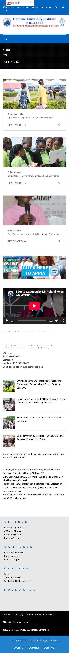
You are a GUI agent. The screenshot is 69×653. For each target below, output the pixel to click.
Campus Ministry (12, 534)
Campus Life (16, 114)
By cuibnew (13, 117)
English (15, 2)
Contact (50, 647)
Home (6, 61)
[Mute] (56, 320)
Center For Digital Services (17, 581)
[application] (34, 306)
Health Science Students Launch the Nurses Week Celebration (32, 483)
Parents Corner (11, 538)
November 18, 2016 (30, 234)
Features (33, 647)
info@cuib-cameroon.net (39, 7)
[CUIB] (34, 22)
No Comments (46, 117)
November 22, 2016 (30, 175)
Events (18, 647)
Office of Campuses (13, 552)
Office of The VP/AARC (15, 527)
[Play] (7, 320)
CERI (6, 574)
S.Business (15, 172)
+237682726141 (13, 7)
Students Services (12, 577)
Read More (15, 124)
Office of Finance (12, 531)
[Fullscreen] (62, 320)
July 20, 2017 (27, 117)
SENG (16, 61)
